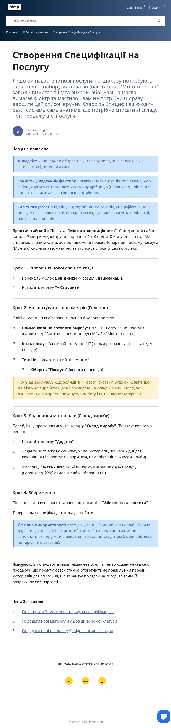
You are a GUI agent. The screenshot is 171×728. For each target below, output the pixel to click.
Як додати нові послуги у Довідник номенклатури (67, 630)
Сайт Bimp (134, 7)
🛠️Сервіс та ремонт (37, 32)
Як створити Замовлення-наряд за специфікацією (68, 611)
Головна (13, 32)
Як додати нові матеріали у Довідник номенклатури (69, 621)
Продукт (155, 7)
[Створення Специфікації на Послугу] (14, 10)
